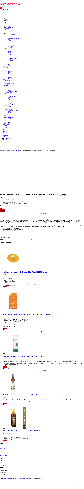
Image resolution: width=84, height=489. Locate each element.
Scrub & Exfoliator (12, 100)
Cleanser (9, 95)
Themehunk (39, 478)
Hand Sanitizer (11, 111)
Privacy (1, 462)
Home (1, 150)
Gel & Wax (10, 78)
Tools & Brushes (8, 86)
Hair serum (10, 73)
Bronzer (9, 37)
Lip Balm (10, 50)
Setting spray (10, 46)
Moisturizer (10, 99)
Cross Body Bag (8, 121)
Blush (9, 35)
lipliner (9, 52)
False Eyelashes (11, 63)
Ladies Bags (5, 116)
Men (6, 19)
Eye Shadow (10, 60)
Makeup (4, 32)
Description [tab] (5, 215)
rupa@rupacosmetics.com (9, 139)
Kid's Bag (7, 123)
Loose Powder (11, 44)
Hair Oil (9, 72)
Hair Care (7, 67)
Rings (6, 29)
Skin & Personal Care (7, 92)
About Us (2, 445)
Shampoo (10, 68)
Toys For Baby (8, 127)
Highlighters (10, 42)
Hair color (10, 76)
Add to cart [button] (5, 286)
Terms (1, 460)
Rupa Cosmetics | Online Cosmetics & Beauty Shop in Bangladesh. (17, 478)
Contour (9, 40)
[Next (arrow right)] (81, 244)
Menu (4, 14)
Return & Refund (3, 455)
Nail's (4, 79)
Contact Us (2, 448)
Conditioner (10, 70)
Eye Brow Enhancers (12, 57)
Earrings (7, 28)
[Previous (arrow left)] (2, 244)
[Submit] (1, 8)
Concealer (10, 39)
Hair (3, 66)
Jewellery (5, 25)
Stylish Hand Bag (9, 117)
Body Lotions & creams (13, 106)
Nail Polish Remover (9, 83)
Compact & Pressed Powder (14, 38)
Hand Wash (10, 112)
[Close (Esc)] (82, 1)
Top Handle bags (8, 118)
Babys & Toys (6, 124)
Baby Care (7, 125)
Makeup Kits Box (9, 85)
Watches (4, 21)
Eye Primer (10, 59)
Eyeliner (9, 61)
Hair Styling (7, 74)
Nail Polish (7, 82)
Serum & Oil (10, 102)
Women (6, 20)
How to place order (4, 465)
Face (6, 33)
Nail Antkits (7, 80)
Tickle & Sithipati (9, 31)
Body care (7, 105)
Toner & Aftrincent (12, 104)
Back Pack (7, 119)
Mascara (9, 65)
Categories (5, 15)
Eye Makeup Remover (12, 58)
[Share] (79, 1)
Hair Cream (10, 71)
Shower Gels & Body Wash (13, 110)
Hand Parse (7, 122)
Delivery (2, 453)
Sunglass (4, 18)
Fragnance (5, 115)
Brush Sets (10, 87)
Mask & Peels (11, 98)
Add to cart (3, 209)
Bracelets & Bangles (9, 27)
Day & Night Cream (12, 96)
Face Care (7, 93)
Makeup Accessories (7, 84)
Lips (6, 48)
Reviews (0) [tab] (5, 216)
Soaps (9, 114)
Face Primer (10, 47)
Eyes (6, 55)
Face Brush (10, 89)
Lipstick (9, 53)
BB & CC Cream (11, 34)
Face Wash (10, 97)
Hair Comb (10, 90)
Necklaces (7, 26)
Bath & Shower (8, 109)
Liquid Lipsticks (11, 54)
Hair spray (10, 77)
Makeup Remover (11, 45)
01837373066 (7, 138)
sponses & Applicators (12, 91)
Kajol (9, 64)
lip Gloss (10, 51)
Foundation (10, 41)
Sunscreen (10, 103)
